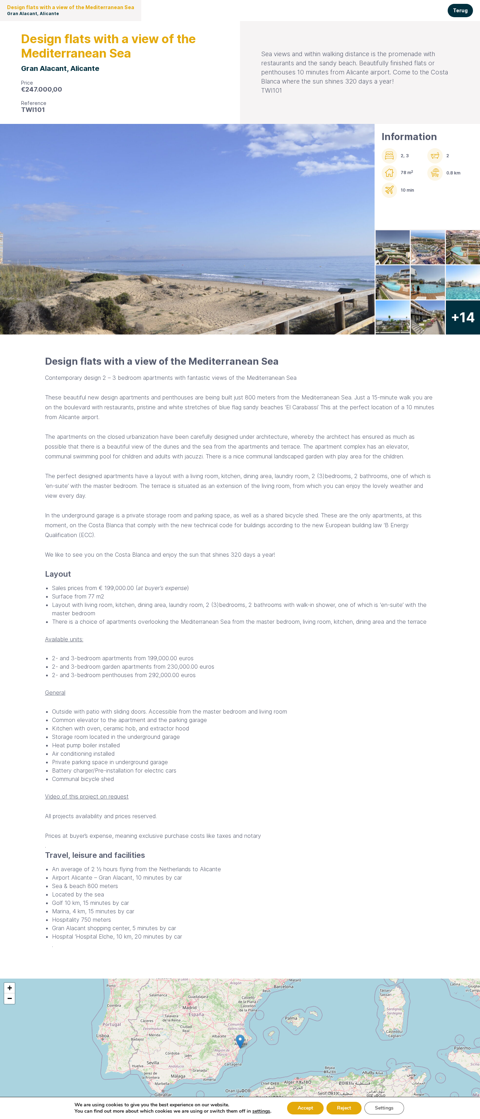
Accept (305, 1108)
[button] (240, 1041)
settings (261, 1111)
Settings (384, 1108)
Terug (460, 10)
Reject (344, 1108)
